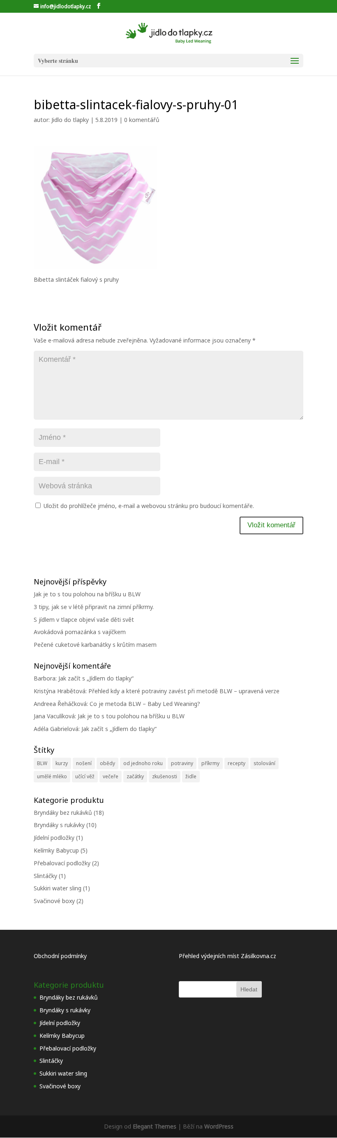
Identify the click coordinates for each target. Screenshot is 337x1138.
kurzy (61, 763)
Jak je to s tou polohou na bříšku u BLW (87, 594)
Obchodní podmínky (60, 956)
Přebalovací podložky (62, 863)
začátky (135, 776)
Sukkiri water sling (57, 888)
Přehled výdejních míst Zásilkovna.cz (227, 956)
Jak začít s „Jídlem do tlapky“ (96, 678)
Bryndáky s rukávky (59, 825)
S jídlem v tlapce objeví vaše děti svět (84, 619)
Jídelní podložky (54, 837)
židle (190, 776)
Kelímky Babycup (56, 850)
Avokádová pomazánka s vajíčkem (80, 632)
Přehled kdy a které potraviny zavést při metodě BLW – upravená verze (183, 691)
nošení (84, 763)
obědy (107, 763)
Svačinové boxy (54, 901)
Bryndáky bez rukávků (63, 812)
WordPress (218, 1126)
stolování (264, 763)
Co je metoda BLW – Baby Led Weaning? (145, 704)
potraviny (182, 763)
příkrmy (210, 763)
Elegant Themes (154, 1126)
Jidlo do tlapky (70, 120)
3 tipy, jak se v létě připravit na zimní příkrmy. (94, 607)
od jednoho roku (143, 763)
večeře (110, 776)
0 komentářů (141, 120)
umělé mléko (52, 776)
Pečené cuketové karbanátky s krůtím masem (95, 644)
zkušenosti (164, 776)
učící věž (85, 776)
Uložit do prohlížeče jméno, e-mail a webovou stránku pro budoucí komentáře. (149, 506)
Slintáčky (45, 876)
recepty (236, 763)
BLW (42, 763)
